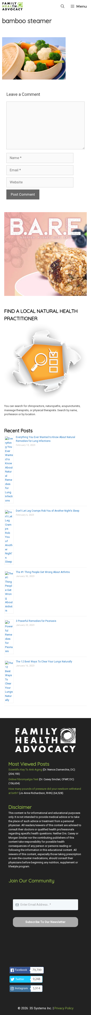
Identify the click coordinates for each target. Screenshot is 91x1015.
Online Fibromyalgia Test (23, 779)
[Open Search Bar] (63, 6)
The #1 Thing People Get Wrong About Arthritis (43, 572)
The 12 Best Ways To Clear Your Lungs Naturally (44, 661)
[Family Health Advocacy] (12, 6)
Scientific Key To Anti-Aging (25, 769)
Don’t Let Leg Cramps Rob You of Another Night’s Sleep (47, 510)
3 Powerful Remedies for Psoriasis (36, 620)
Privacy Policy (63, 1008)
